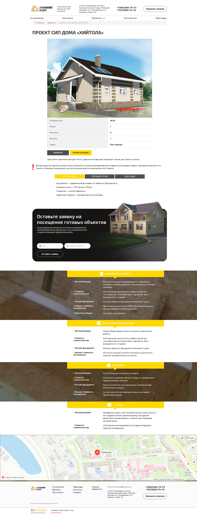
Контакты (77, 490)
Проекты (56, 490)
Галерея (77, 492)
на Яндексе (56, 512)
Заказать (58, 153)
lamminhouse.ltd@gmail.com (119, 487)
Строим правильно (97, 488)
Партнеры (78, 487)
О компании (58, 487)
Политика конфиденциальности (44, 503)
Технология (57, 492)
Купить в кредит (81, 153)
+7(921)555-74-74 (126, 10)
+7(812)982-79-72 (127, 7)
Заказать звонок (155, 9)
